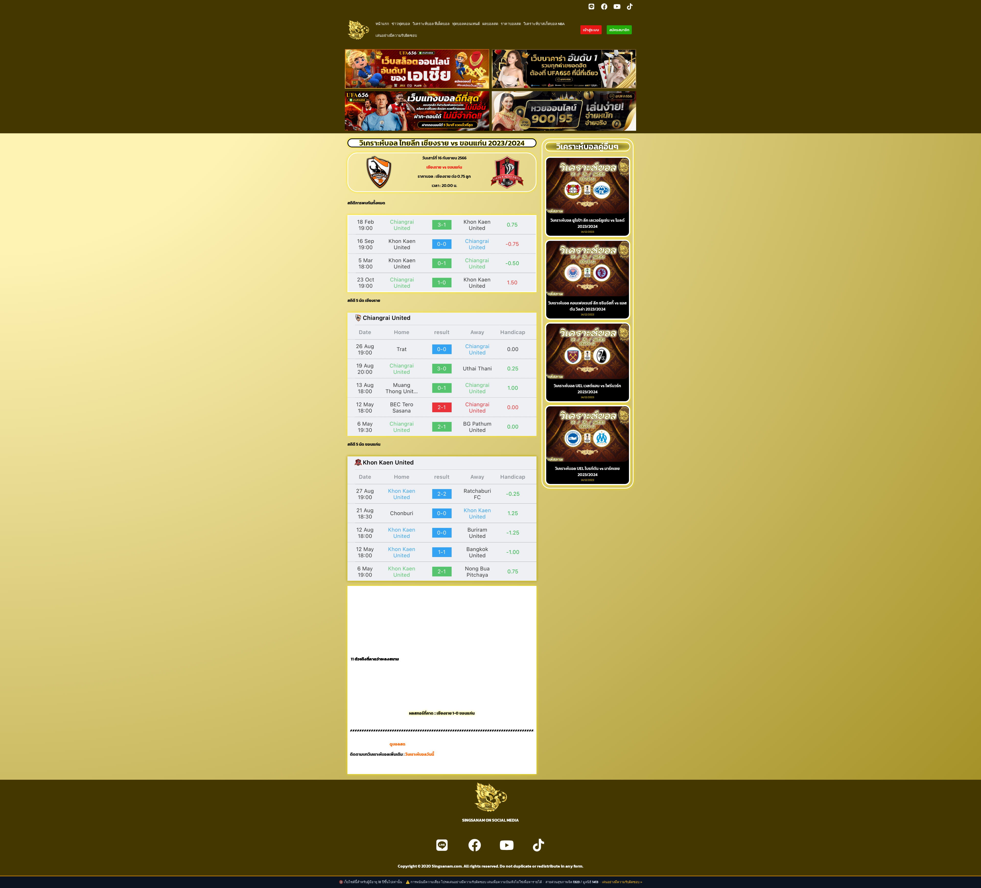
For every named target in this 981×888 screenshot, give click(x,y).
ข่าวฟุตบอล (401, 24)
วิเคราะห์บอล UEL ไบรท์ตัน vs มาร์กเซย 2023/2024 (587, 471)
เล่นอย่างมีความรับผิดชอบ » (622, 882)
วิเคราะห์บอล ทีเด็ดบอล (431, 24)
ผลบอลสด (490, 24)
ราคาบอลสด (511, 24)
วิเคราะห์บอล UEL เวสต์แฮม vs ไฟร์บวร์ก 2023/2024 (587, 389)
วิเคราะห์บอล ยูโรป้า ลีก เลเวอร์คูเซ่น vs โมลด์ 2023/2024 (588, 223)
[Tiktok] (629, 6)
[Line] (591, 6)
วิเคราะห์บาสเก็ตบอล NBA (544, 24)
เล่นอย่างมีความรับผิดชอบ (396, 35)
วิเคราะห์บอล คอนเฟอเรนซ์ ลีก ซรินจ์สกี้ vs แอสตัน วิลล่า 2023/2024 (587, 306)
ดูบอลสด (397, 744)
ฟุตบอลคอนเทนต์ (466, 24)
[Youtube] (617, 6)
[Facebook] (604, 6)
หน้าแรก (382, 24)
